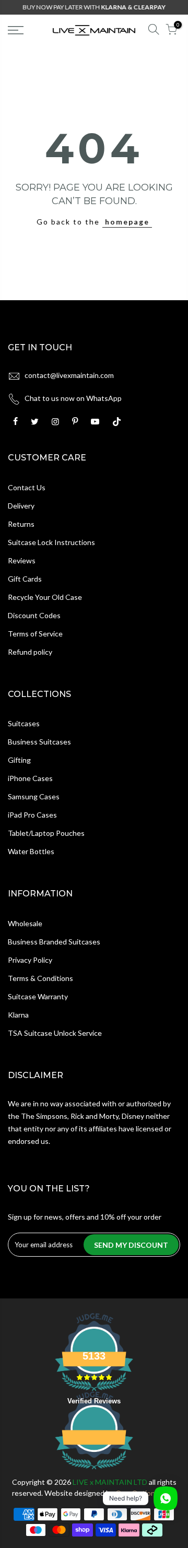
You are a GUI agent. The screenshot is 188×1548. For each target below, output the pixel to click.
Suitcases (24, 723)
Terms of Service (35, 633)
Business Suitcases (39, 741)
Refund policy (30, 651)
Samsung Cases (34, 796)
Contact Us (26, 487)
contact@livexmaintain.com (69, 375)
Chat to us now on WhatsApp (73, 398)
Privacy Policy (30, 959)
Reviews (22, 560)
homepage (127, 221)
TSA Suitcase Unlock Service (55, 1033)
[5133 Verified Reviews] (94, 1471)
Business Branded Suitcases (54, 941)
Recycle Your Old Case (45, 597)
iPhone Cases (30, 778)
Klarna (18, 1014)
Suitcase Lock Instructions (51, 542)
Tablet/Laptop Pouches (46, 833)
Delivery (21, 505)
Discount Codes (34, 615)
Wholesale (25, 923)
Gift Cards (25, 578)
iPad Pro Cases (32, 814)
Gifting (19, 759)
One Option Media (146, 1492)
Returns (21, 523)
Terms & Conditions (40, 978)
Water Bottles (31, 851)
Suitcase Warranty (38, 996)
